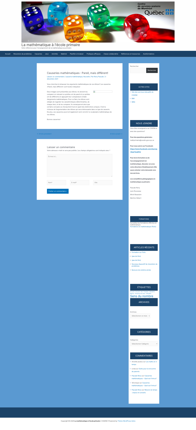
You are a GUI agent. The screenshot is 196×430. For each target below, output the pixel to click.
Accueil (7, 54)
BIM (133, 98)
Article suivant (116, 134)
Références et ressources (130, 54)
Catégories (134, 340)
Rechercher (134, 66)
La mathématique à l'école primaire (50, 45)
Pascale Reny (136, 376)
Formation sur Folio (139, 252)
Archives (133, 312)
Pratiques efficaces (94, 54)
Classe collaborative (111, 54)
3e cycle (137, 291)
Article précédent (44, 134)
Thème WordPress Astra (126, 421)
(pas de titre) (136, 256)
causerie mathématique (74, 77)
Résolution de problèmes (22, 54)
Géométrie (152, 291)
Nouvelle (86, 77)
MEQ (133, 102)
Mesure (132, 293)
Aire (142, 291)
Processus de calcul (140, 293)
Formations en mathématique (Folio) (143, 227)
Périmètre (148, 293)
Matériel (64, 54)
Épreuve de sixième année (141, 270)
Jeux (47, 54)
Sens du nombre (141, 296)
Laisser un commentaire (55, 77)
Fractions (146, 291)
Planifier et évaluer (77, 54)
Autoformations (148, 54)
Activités (55, 54)
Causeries (38, 54)
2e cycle (132, 291)
